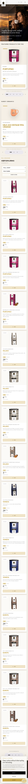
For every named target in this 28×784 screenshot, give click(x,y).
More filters (14, 174)
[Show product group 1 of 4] (9, 755)
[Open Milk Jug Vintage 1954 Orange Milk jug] (14, 112)
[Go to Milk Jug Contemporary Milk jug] (17, 152)
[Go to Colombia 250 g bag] (10, 94)
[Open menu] (25, 2)
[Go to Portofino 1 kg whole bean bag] (16, 94)
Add (14, 85)
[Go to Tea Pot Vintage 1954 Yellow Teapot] (14, 152)
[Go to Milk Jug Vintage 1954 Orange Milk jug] (10, 152)
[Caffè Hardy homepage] (3, 3)
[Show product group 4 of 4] (19, 755)
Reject (14, 772)
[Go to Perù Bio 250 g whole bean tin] (13, 94)
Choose (14, 776)
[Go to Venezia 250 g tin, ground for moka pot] (20, 94)
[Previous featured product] (2, 94)
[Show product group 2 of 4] (12, 755)
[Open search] (19, 2)
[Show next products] (25, 755)
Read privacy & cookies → (9, 769)
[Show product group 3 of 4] (15, 755)
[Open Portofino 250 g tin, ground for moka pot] (14, 56)
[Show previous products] (2, 755)
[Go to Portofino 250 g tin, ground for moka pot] (7, 94)
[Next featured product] (25, 94)
